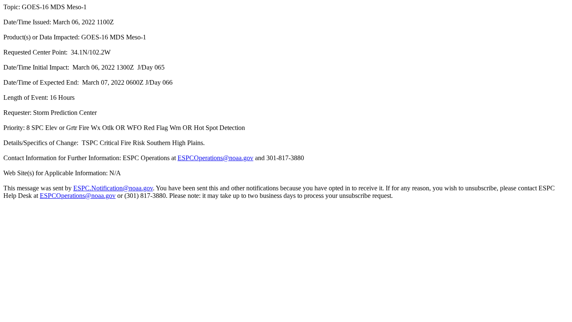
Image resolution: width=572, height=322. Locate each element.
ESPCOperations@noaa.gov (215, 157)
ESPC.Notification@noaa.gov (113, 188)
